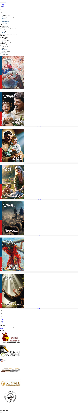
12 (2, 319)
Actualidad (3, 5)
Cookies (9, 407)
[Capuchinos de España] (10, 344)
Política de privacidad (4, 407)
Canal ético (12, 407)
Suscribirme (3, 7)
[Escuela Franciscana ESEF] (3, 363)
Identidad (3, 4)
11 (2, 318)
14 (2, 320)
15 (2, 321)
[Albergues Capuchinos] (10, 403)
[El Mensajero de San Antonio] (9, 2)
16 (2, 322)
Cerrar (1, 412)
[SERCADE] (10, 390)
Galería (3, 6)
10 (2, 317)
